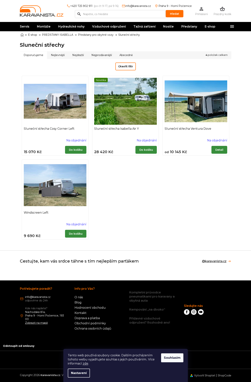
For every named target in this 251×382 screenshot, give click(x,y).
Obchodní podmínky (90, 323)
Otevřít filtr (125, 66)
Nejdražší (78, 55)
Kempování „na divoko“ (147, 309)
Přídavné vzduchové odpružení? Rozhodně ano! (149, 320)
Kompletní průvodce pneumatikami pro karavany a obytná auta (152, 296)
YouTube (201, 312)
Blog (78, 302)
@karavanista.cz (214, 261)
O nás (79, 297)
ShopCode (224, 375)
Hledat (174, 13)
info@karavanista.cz (38, 297)
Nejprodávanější (101, 55)
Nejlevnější (58, 55)
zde (85, 363)
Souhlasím (172, 357)
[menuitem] (24, 26)
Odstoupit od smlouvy (18, 346)
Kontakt (81, 313)
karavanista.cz (194, 312)
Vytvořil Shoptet (204, 375)
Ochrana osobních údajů (93, 328)
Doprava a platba (87, 318)
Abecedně (126, 55)
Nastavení (79, 373)
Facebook (187, 312)
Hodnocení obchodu (90, 307)
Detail (219, 149)
